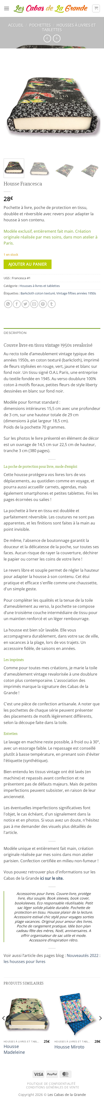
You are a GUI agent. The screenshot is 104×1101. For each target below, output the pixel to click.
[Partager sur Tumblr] (52, 304)
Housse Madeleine (14, 1049)
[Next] (92, 106)
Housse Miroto (69, 1047)
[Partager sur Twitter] (26, 304)
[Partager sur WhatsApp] (8, 304)
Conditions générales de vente (52, 1087)
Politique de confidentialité (51, 1084)
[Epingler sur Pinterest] (43, 304)
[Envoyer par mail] (34, 304)
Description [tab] (15, 333)
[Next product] (47, 38)
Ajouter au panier (27, 264)
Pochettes (40, 25)
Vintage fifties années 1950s (76, 293)
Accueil (15, 25)
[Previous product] (56, 38)
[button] (6, 8)
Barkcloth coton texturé (38, 293)
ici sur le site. (52, 878)
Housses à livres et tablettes (69, 27)
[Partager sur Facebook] (17, 304)
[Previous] (11, 106)
